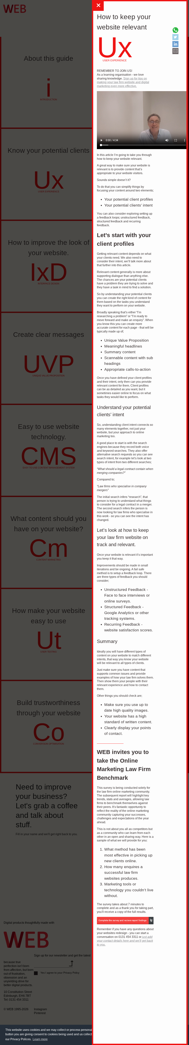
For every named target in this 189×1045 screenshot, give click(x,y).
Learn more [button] (40, 1039)
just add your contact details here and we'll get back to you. (125, 940)
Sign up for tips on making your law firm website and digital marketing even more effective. (123, 82)
